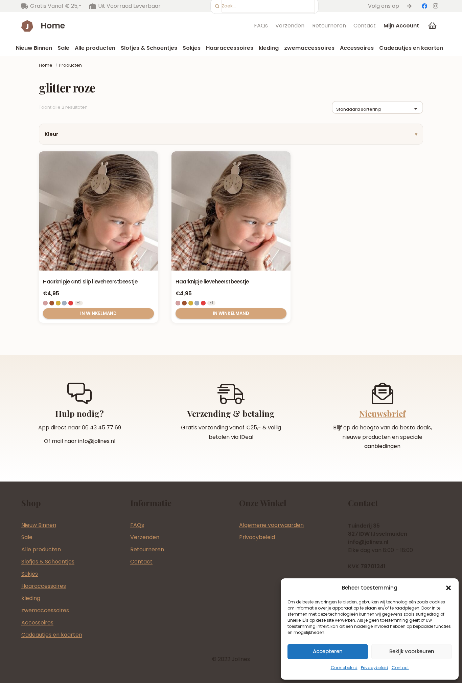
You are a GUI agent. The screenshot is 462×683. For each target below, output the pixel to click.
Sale (26, 537)
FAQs (261, 25)
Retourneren (329, 25)
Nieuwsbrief (382, 413)
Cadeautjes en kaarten (51, 635)
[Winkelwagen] (432, 25)
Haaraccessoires (43, 586)
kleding (30, 598)
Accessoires (37, 622)
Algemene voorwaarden (271, 525)
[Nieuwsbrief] (382, 393)
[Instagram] (435, 6)
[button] (448, 587)
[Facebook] (424, 6)
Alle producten (41, 549)
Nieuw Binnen (38, 525)
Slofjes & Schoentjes (47, 561)
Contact (400, 667)
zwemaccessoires (45, 610)
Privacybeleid (374, 667)
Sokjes (29, 574)
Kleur (51, 134)
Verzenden (289, 25)
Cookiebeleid (344, 667)
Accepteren (328, 651)
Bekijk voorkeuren (411, 651)
